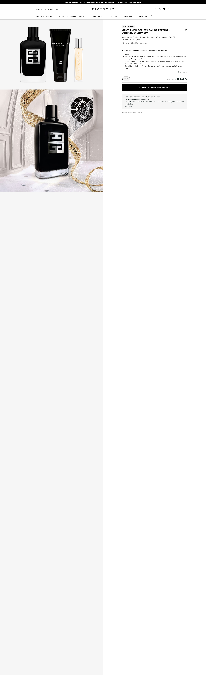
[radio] (126, 79)
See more (128, 106)
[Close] (202, 2)
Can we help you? (51, 9)
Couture (143, 16)
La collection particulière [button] (72, 16)
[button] (155, 9)
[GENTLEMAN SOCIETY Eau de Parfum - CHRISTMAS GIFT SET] (51, 55)
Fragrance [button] (97, 16)
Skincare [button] (128, 16)
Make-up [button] (113, 16)
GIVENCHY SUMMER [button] (44, 16)
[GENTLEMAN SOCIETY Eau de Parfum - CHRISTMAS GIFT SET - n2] (51, 141)
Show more (182, 72)
